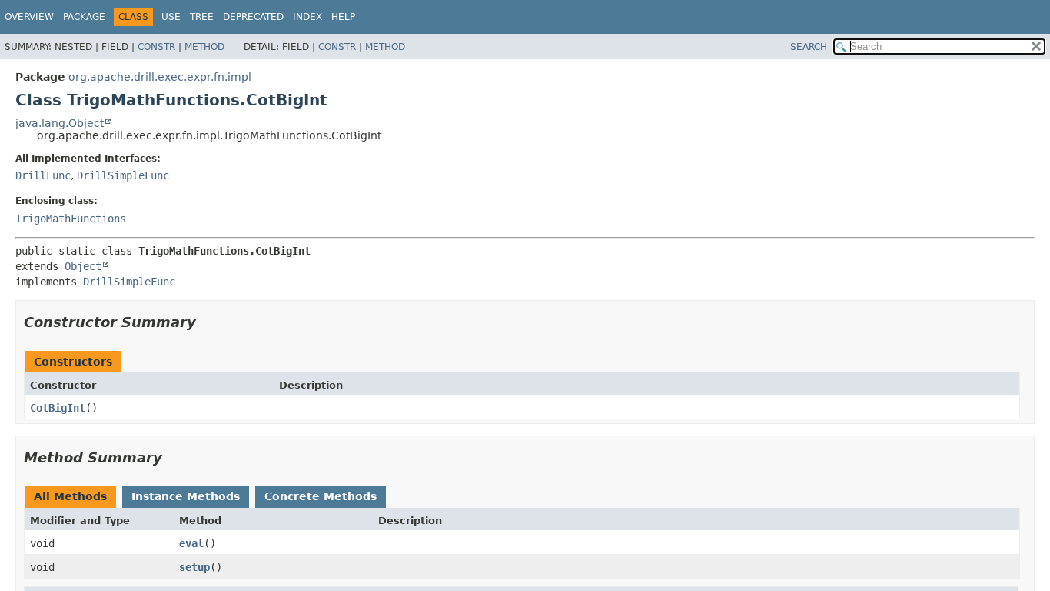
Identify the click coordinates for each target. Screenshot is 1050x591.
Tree (202, 17)
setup (194, 567)
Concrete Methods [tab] (320, 496)
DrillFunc (43, 175)
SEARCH (808, 47)
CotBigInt (57, 408)
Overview (29, 17)
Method (204, 47)
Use (171, 17)
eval (191, 543)
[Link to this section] (207, 322)
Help (343, 17)
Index (307, 17)
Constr (156, 47)
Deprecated (253, 17)
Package (84, 17)
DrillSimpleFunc (123, 175)
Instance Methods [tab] (185, 496)
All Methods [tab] (70, 496)
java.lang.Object (59, 123)
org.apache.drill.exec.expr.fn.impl (159, 77)
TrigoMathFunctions (70, 218)
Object (83, 266)
